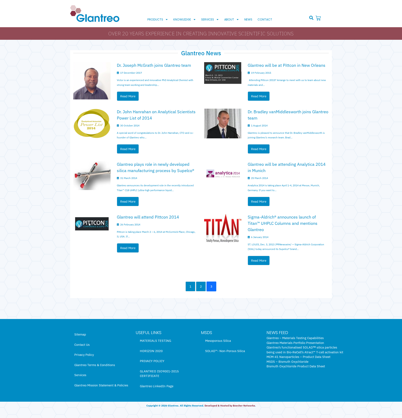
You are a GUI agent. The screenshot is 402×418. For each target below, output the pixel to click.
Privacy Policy (84, 355)
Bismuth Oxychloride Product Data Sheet (296, 366)
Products (155, 19)
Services (207, 19)
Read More (127, 96)
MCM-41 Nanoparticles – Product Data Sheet (298, 357)
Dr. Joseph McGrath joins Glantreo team (154, 65)
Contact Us (82, 345)
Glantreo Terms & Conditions (94, 365)
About (229, 19)
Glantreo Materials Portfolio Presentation (295, 343)
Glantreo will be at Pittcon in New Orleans (286, 65)
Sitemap (80, 334)
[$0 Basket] (319, 18)
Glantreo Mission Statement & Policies (101, 385)
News (248, 19)
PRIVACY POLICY (152, 361)
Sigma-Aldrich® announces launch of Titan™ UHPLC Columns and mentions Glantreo (282, 223)
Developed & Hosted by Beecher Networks (230, 405)
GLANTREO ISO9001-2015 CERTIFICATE (159, 373)
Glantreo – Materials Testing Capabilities (295, 338)
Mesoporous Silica (218, 341)
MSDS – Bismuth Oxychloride (287, 362)
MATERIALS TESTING (155, 341)
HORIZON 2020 (151, 351)
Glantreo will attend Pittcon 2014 (148, 217)
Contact (265, 19)
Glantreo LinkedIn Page (156, 386)
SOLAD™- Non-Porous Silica (225, 351)
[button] (311, 18)
